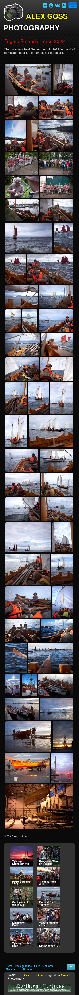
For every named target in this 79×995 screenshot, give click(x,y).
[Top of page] (71, 967)
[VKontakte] (57, 5)
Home (8, 966)
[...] (28, 79)
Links (37, 966)
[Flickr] (45, 5)
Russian (28, 969)
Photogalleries (23, 966)
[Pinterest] (51, 5)
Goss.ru (66, 975)
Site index (11, 969)
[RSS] (64, 5)
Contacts (48, 966)
